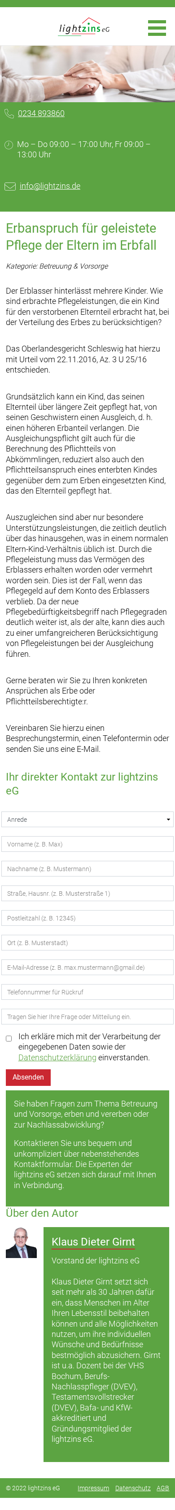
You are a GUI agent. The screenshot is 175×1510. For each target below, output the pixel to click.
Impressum (93, 1488)
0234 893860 (41, 113)
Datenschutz (133, 1488)
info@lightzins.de (50, 186)
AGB (163, 1488)
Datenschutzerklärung (57, 1057)
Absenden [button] (28, 1077)
